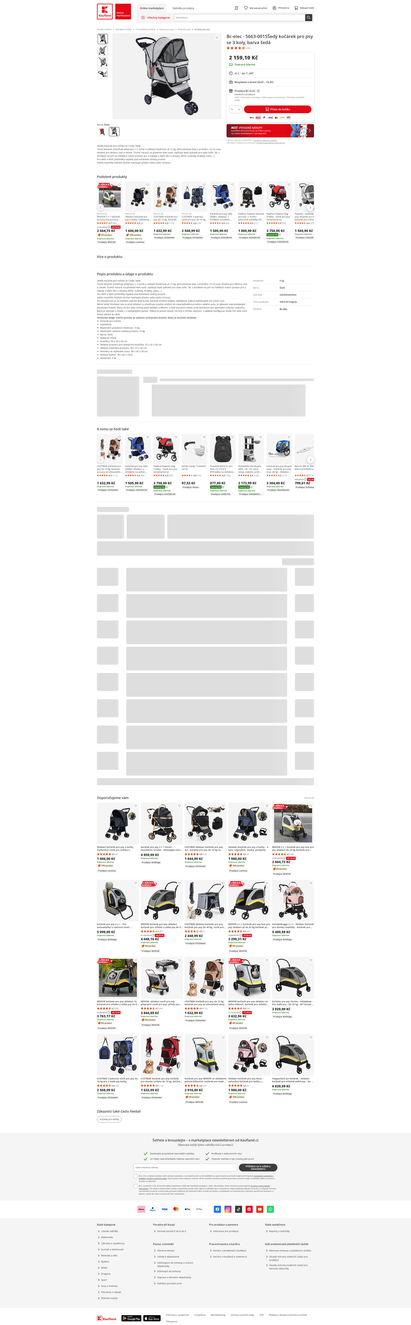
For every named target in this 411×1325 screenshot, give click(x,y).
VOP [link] (261, 1314)
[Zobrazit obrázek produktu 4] (103, 73)
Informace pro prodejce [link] (226, 1231)
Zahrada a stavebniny (112, 1243)
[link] (183, 8)
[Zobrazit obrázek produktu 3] (103, 62)
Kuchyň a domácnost (112, 1249)
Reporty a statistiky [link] (279, 1231)
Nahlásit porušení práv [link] (169, 1283)
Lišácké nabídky (109, 1231)
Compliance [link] (200, 1314)
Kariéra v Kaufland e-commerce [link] (230, 1256)
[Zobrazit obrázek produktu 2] (103, 50)
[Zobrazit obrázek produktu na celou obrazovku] (166, 76)
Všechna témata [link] (165, 1250)
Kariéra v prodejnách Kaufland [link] (229, 1250)
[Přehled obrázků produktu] (103, 76)
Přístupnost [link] (171, 1321)
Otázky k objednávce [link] (168, 1256)
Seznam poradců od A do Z (171, 1231)
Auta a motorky (109, 1285)
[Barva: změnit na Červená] (102, 131)
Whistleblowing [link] (218, 1314)
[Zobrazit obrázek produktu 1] (103, 39)
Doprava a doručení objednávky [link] (174, 1277)
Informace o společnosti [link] (177, 1314)
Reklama (100, 214)
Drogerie (105, 1273)
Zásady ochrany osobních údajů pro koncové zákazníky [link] (288, 1267)
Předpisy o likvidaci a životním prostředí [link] (288, 1314)
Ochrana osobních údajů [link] (242, 1314)
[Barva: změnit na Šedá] (114, 131)
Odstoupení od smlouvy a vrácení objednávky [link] (175, 1264)
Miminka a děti (109, 1255)
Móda (104, 1267)
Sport (104, 1279)
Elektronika (107, 1237)
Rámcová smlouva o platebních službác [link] (290, 1250)
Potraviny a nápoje (111, 1292)
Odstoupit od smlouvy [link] (169, 1271)
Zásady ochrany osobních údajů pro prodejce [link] (288, 1258)
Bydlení (105, 1261)
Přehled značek (109, 1298)
